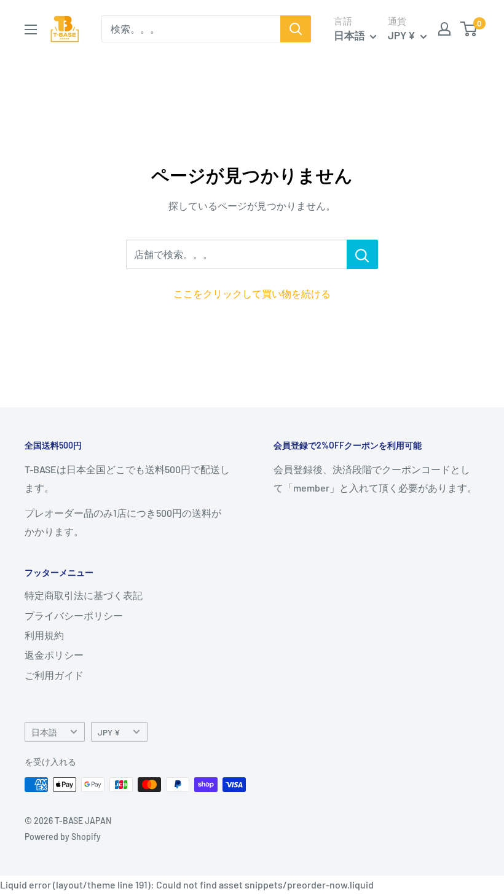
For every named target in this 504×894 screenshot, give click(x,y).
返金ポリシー (54, 655)
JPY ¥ (109, 732)
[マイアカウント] (444, 29)
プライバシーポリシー (74, 615)
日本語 (44, 732)
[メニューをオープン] (31, 29)
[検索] (295, 28)
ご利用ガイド (54, 675)
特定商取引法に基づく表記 (84, 595)
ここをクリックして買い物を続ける (252, 293)
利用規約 (44, 635)
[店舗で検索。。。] (362, 254)
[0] (469, 29)
